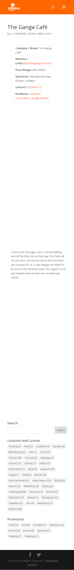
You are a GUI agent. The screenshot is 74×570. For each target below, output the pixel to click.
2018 (13, 525)
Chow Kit (31, 457)
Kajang (14, 474)
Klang (26, 474)
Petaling (47, 486)
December (57, 525)
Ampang (14, 446)
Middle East (31, 486)
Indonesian (16, 469)
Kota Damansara (19, 480)
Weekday (15, 536)
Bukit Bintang (17, 452)
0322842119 (34, 87)
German (30, 463)
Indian (45, 463)
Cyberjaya (47, 457)
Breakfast (20, 33)
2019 (26, 525)
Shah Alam (16, 497)
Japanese (47, 469)
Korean (40, 474)
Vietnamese (44, 503)
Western (15, 508)
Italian (32, 469)
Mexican (14, 486)
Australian (43, 446)
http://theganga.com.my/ (37, 63)
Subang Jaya (50, 497)
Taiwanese (16, 503)
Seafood (52, 491)
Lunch (47, 33)
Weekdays (31, 536)
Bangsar (59, 446)
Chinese (15, 457)
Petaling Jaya (17, 491)
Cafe (32, 452)
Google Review (40, 98)
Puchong (36, 491)
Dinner (32, 33)
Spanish (32, 497)
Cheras (45, 452)
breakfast (39, 525)
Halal (40, 33)
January (28, 530)
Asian (28, 446)
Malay (59, 480)
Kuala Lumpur (42, 480)
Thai (30, 503)
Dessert (15, 463)
